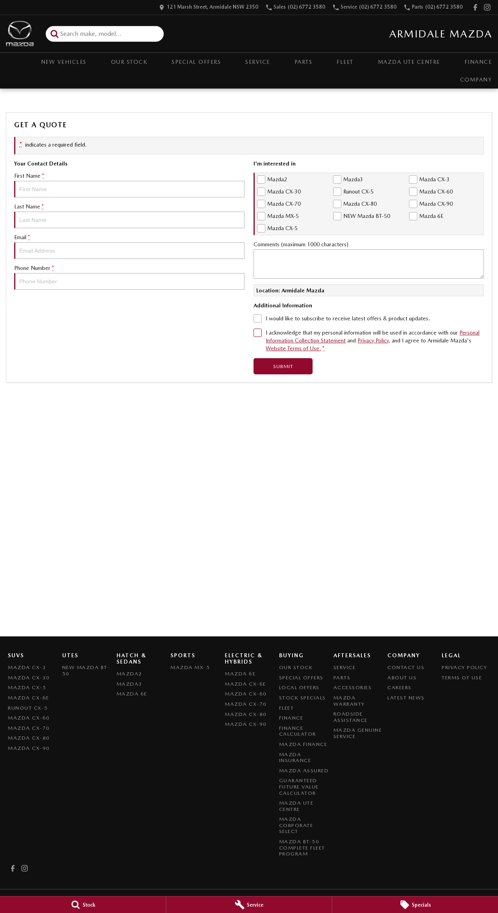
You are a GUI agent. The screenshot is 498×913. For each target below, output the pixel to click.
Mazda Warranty (349, 701)
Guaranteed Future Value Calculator (299, 786)
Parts (303, 62)
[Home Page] (20, 33)
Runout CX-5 (28, 708)
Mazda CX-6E (28, 698)
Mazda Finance (303, 744)
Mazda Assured (304, 771)
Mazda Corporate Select (296, 825)
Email (22, 237)
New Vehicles (64, 62)
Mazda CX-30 (29, 678)
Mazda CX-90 (29, 748)
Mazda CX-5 (27, 687)
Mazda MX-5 (190, 667)
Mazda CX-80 (29, 738)
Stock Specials (302, 698)
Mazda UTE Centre (409, 62)
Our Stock (129, 62)
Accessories (352, 687)
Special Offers (196, 62)
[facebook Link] (475, 7)
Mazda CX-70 (29, 728)
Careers (399, 687)
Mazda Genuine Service (357, 733)
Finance (291, 718)
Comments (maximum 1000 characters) (301, 244)
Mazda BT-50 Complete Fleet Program (302, 848)
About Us (402, 678)
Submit (283, 366)
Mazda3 (130, 684)
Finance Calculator (297, 731)
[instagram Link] (487, 7)
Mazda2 (130, 674)
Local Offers (299, 687)
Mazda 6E (132, 694)
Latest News (406, 698)
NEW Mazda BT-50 (86, 670)
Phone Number (34, 268)
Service (257, 62)
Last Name (29, 206)
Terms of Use (462, 678)
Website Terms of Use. (293, 348)
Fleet (345, 62)
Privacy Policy (373, 340)
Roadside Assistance (350, 717)
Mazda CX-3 (27, 667)
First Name (29, 176)
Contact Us (405, 667)
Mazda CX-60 (29, 718)
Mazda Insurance (295, 757)
